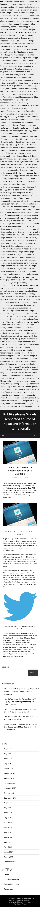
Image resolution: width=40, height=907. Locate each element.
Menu (36, 435)
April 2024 (8, 847)
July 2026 (7, 754)
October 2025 (9, 793)
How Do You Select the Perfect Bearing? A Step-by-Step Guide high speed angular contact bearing (20, 701)
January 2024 (9, 857)
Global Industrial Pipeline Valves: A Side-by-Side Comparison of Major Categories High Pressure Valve (20, 727)
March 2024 (8, 852)
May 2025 (7, 818)
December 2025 (10, 783)
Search (5, 667)
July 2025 (7, 808)
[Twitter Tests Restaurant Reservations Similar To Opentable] (20, 514)
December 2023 (10, 862)
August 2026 (8, 749)
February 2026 (9, 773)
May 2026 (7, 764)
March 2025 (8, 827)
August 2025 (8, 803)
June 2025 (8, 813)
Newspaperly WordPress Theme (23, 903)
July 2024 (7, 832)
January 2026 (9, 778)
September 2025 (10, 798)
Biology (6, 874)
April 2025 (8, 822)
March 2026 (8, 769)
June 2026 (8, 759)
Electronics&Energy (11, 884)
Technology (8, 889)
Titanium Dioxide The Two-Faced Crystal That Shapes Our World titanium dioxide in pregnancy (21, 691)
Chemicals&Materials (12, 879)
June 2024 (8, 837)
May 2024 (7, 842)
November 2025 (10, 788)
